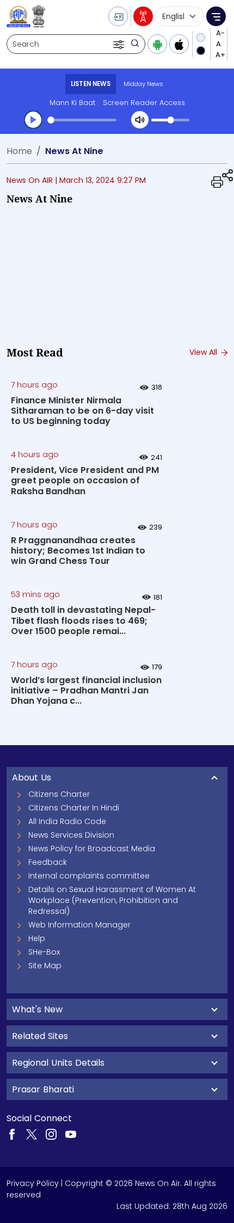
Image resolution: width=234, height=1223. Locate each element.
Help (36, 938)
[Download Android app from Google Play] (157, 44)
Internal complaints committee (89, 875)
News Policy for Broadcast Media (91, 848)
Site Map (44, 965)
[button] (119, 44)
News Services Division (71, 834)
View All (204, 352)
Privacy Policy (33, 1183)
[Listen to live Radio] (143, 16)
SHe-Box (44, 952)
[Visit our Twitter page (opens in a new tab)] (31, 1133)
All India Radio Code (67, 821)
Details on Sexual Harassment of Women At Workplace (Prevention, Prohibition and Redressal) (112, 900)
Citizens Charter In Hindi (73, 807)
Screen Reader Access (144, 102)
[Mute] (140, 119)
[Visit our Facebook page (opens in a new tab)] (12, 1133)
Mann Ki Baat (72, 102)
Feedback (47, 862)
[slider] (81, 120)
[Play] (33, 119)
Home (19, 151)
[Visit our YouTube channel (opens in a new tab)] (70, 1133)
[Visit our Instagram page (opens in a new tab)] (51, 1133)
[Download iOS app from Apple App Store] (179, 44)
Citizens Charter (59, 794)
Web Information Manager (79, 924)
